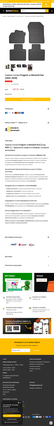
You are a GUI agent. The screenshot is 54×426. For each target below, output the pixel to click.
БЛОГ (4, 394)
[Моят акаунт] (52, 11)
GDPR (31, 371)
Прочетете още (9, 413)
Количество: (8, 94)
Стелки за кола (20, 16)
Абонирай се (46, 6)
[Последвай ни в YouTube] (26, 417)
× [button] (20, 402)
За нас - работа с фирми (9, 389)
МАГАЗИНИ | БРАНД (8, 387)
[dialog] (11, 413)
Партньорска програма (9, 385)
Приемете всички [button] (12, 415)
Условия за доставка (34, 366)
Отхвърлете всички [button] (12, 419)
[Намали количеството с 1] (14, 94)
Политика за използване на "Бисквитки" (39, 362)
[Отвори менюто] (3, 10)
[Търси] (47, 10)
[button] (12, 422)
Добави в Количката (27, 99)
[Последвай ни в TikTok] (29, 417)
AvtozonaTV (6, 392)
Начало (4, 16)
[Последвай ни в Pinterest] (23, 417)
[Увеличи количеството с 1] (23, 94)
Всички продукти (11, 16)
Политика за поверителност (36, 364)
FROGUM (7, 84)
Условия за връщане (34, 369)
